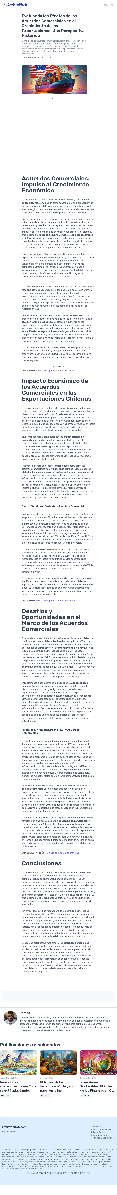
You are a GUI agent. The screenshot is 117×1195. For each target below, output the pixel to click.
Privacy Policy (98, 1132)
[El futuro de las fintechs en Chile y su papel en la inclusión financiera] (58, 1074)
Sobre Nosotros (99, 1135)
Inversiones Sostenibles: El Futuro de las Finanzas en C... (97, 1086)
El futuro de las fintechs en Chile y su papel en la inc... (56, 1086)
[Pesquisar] (106, 5)
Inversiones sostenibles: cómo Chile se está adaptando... (18, 1086)
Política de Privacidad (101, 1129)
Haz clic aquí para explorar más (62, 853)
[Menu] (112, 5)
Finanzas (5, 1095)
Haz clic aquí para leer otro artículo (56, 370)
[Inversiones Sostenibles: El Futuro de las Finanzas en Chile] (98, 1074)
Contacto (96, 1126)
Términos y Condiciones (103, 1138)
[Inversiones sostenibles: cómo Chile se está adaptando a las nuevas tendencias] (18, 1074)
